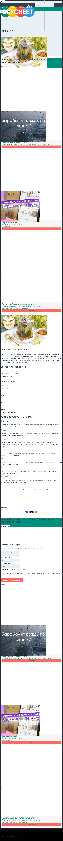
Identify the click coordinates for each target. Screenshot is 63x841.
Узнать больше (31, 824)
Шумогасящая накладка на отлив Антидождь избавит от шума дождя (27, 658)
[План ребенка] (17, 817)
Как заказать (31, 660)
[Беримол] (20, 735)
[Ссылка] (17, 16)
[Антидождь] (23, 655)
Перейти (31, 742)
